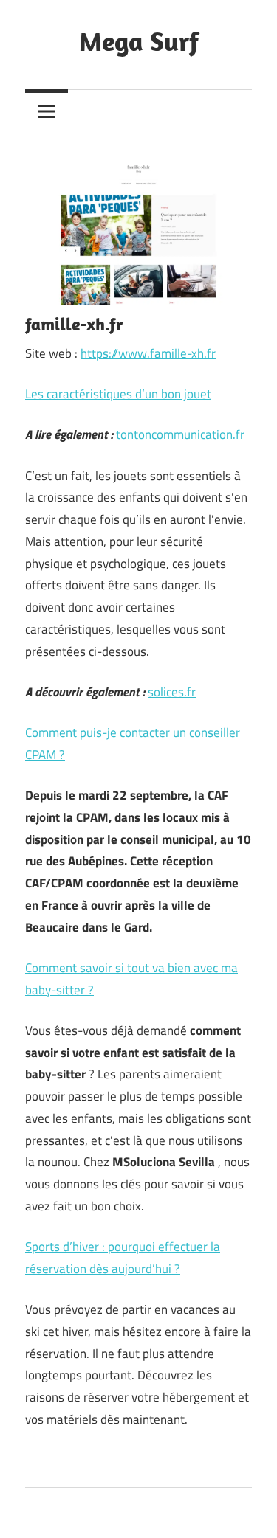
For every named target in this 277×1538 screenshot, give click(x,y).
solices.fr (172, 692)
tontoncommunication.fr (180, 434)
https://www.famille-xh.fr (148, 353)
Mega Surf (139, 41)
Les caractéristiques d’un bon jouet (118, 393)
